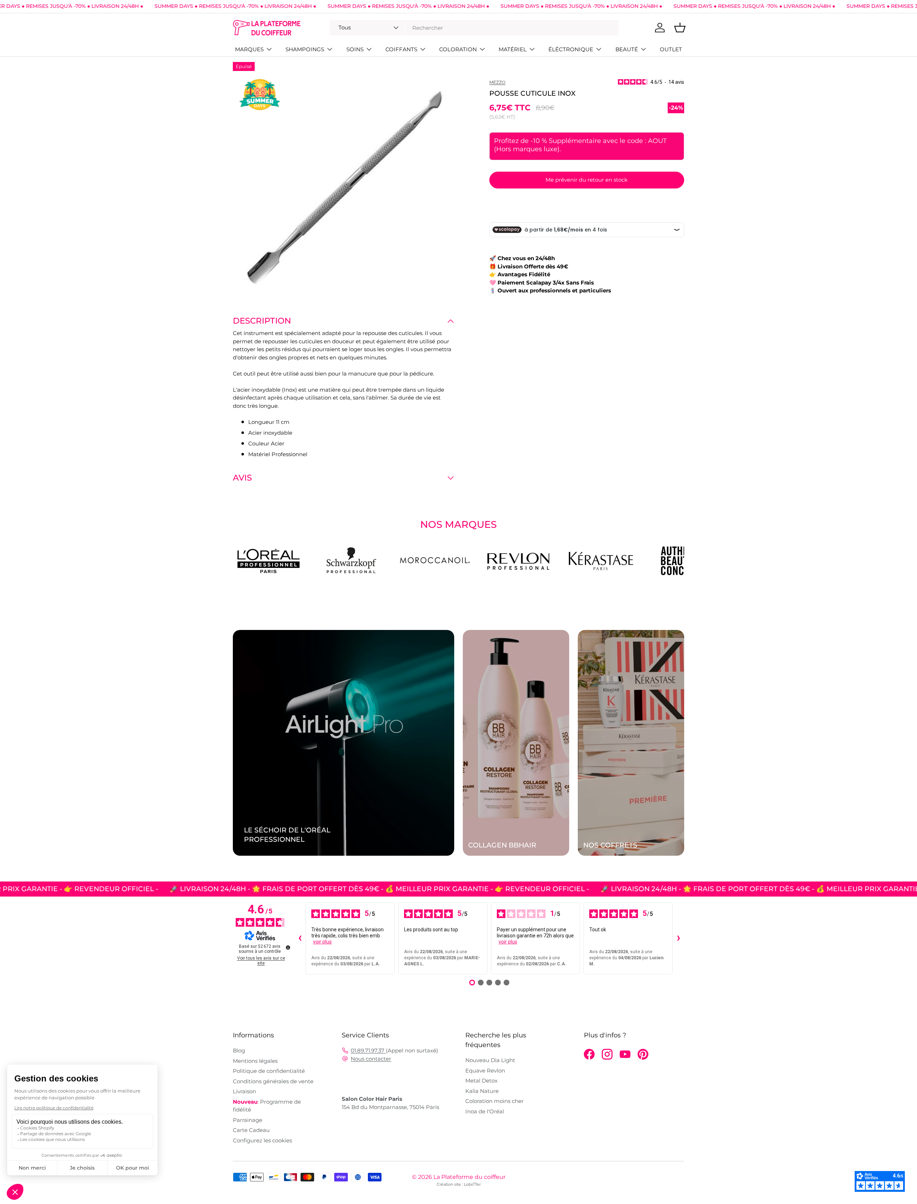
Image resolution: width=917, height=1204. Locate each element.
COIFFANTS (401, 49)
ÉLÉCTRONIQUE (570, 49)
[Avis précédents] (300, 938)
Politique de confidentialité (269, 1070)
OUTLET (671, 49)
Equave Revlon (485, 1070)
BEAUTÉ (626, 49)
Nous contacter (371, 1058)
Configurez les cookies (262, 1140)
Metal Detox (481, 1080)
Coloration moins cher (494, 1101)
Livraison (244, 1091)
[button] (680, 27)
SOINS (355, 49)
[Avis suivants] (678, 938)
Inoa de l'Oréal (484, 1111)
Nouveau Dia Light (490, 1060)
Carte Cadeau (251, 1130)
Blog (239, 1050)
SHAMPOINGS (304, 49)
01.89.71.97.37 (368, 1050)
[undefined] (288, 947)
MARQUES (249, 49)
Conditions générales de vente (273, 1081)
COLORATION (458, 49)
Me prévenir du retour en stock (587, 179)
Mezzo (497, 82)
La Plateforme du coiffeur (469, 1177)
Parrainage (247, 1120)
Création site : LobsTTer (459, 1184)
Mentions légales (255, 1060)
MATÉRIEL (513, 49)
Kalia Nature (482, 1091)
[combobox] (474, 27)
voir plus (322, 942)
